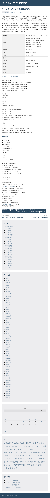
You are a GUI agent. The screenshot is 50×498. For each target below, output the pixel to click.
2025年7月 (7, 302)
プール (25, 458)
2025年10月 (8, 296)
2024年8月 (7, 322)
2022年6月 (7, 369)
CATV (12, 209)
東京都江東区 (8, 252)
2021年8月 (7, 388)
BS (9, 209)
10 (5, 419)
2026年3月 (7, 287)
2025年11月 (8, 294)
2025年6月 (7, 304)
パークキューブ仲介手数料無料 (15, 3)
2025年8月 (7, 300)
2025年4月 (7, 307)
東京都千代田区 (9, 234)
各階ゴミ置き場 (34, 462)
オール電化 (30, 450)
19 (17, 421)
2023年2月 (7, 355)
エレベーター (5, 211)
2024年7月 (7, 324)
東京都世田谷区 (9, 226)
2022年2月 (7, 377)
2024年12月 (8, 315)
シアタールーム (33, 452)
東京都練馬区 (8, 259)
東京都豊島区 (5, 12)
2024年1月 (7, 335)
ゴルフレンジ (27, 452)
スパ (38, 452)
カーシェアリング (37, 449)
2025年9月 (7, 298)
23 (41, 421)
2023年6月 (7, 347)
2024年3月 (7, 331)
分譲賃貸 (22, 462)
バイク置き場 (37, 455)
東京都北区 (8, 232)
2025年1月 (7, 313)
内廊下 (15, 462)
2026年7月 (7, 280)
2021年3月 (7, 397)
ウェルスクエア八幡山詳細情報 (12, 482)
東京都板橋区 (8, 248)
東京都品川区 (8, 237)
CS (15, 209)
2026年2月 (7, 289)
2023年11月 (8, 338)
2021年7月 (7, 389)
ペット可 (30, 458)
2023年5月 (7, 349)
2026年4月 (7, 285)
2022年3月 (7, 375)
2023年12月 (8, 336)
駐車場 (9, 468)
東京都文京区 (8, 243)
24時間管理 (4, 209)
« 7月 (5, 431)
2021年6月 (7, 391)
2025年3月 (7, 309)
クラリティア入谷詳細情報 (11, 480)
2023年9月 (7, 342)
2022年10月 (8, 362)
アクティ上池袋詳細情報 (11, 486)
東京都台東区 (8, 236)
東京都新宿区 (8, 245)
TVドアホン (32, 209)
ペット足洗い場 (39, 458)
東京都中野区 (8, 230)
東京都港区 (8, 256)
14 (29, 419)
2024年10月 (8, 318)
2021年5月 (7, 393)
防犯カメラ (42, 211)
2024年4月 (7, 329)
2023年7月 (7, 346)
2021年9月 (7, 386)
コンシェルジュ (19, 452)
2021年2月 (7, 399)
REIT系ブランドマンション (23, 209)
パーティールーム (11, 458)
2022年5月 (7, 371)
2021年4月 (7, 395)
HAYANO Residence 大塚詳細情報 (13, 487)
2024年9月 (7, 320)
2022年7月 (7, 368)
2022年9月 (7, 364)
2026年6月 (7, 282)
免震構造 (11, 462)
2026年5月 (7, 284)
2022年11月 (8, 360)
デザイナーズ (20, 211)
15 (35, 419)
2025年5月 (7, 305)
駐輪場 (14, 468)
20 (23, 421)
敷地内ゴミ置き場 (35, 211)
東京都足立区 (8, 267)
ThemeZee (17, 495)
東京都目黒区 (8, 257)
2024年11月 (8, 316)
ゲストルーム (10, 452)
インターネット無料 (41, 209)
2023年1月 (7, 357)
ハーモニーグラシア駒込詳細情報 (10, 76)
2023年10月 (8, 340)
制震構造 (27, 462)
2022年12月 (8, 358)
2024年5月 (7, 327)
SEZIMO (20, 12)
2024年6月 (7, 326)
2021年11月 (7, 382)
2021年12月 (8, 380)
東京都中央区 (8, 228)
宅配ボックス (27, 211)
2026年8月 (7, 278)
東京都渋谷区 (8, 254)
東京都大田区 (8, 241)
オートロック (12, 211)
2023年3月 (7, 353)
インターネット (22, 446)
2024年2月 (7, 333)
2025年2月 (7, 311)
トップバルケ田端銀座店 (8, 186)
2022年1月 (7, 378)
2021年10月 (8, 384)
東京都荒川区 (8, 261)
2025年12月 (8, 293)
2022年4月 (7, 373)
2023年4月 (7, 351)
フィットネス (20, 458)
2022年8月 (7, 366)
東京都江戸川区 (9, 250)
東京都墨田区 (8, 239)
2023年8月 (7, 344)
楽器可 (35, 465)
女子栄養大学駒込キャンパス (9, 204)
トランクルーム (27, 455)
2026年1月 (7, 291)
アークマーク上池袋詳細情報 (12, 484)
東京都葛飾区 (8, 263)
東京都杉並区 (8, 247)
